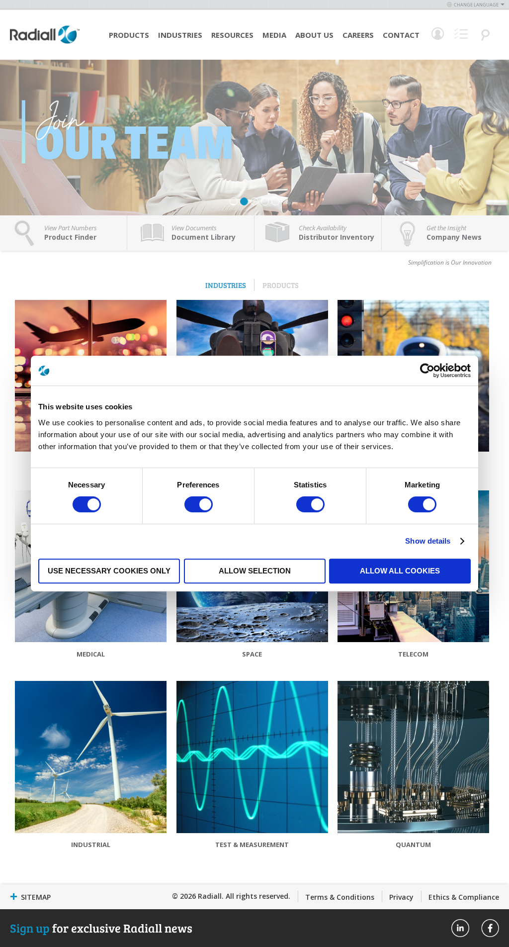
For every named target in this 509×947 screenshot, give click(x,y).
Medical (91, 654)
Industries (180, 35)
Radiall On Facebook (490, 928)
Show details (427, 541)
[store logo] (45, 42)
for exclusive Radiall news (101, 928)
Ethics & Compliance (463, 897)
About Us (314, 35)
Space (252, 654)
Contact (401, 35)
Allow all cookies (400, 571)
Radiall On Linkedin (460, 928)
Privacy (401, 897)
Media (274, 35)
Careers (358, 35)
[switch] (198, 505)
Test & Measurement (252, 844)
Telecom (413, 654)
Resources (232, 35)
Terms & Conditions (339, 897)
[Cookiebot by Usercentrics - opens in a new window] (427, 370)
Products (129, 35)
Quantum (413, 844)
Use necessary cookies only (109, 571)
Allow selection (255, 571)
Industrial (90, 844)
